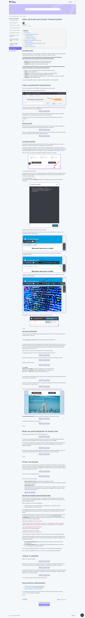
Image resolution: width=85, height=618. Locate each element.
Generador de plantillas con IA (15, 27)
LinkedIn (26, 599)
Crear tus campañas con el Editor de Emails (33, 589)
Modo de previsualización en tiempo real (33, 40)
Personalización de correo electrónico (14, 36)
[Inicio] (12, 2)
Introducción (27, 32)
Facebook (23, 599)
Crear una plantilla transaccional (31, 34)
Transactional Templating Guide (41, 550)
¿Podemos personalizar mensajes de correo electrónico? (14, 44)
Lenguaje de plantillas (30, 37)
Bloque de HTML (29, 35)
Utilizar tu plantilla (28, 44)
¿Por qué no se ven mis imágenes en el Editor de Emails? (14, 39)
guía (50, 115)
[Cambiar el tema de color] (75, 2)
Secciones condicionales (31, 38)
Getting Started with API (29, 587)
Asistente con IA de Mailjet (14, 25)
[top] (23, 120)
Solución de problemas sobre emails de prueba (35, 43)
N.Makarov (24, 24)
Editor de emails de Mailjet (14, 30)
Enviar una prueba (28, 41)
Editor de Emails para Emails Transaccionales (15, 48)
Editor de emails (23, 16)
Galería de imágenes (13, 22)
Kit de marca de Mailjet (14, 20)
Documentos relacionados (30, 46)
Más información (12, 51)
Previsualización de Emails (14, 32)
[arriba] (23, 328)
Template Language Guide (58, 150)
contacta (24, 592)
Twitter (24, 599)
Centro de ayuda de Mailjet (14, 16)
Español (70, 2)
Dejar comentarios (44, 604)
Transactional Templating (30, 586)
